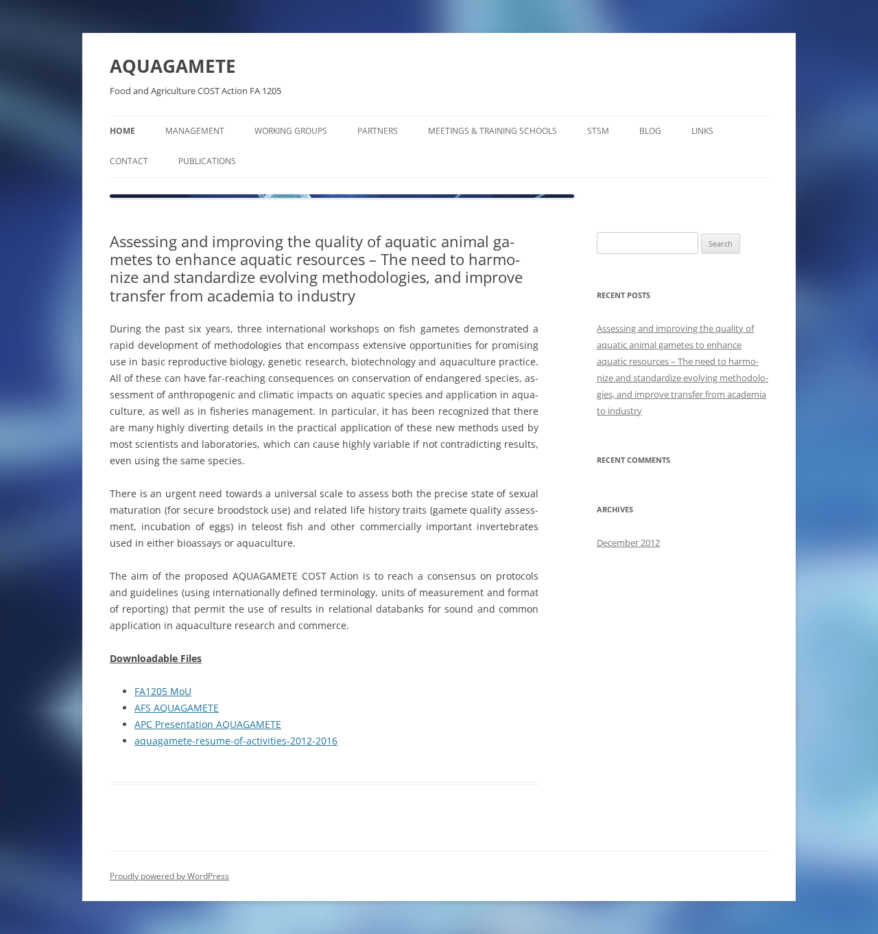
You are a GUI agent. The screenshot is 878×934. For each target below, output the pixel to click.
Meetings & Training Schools (492, 131)
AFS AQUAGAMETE (176, 707)
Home (122, 131)
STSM (598, 131)
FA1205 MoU (162, 691)
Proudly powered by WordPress (169, 876)
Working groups (290, 131)
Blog (650, 131)
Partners (377, 131)
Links (702, 131)
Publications (207, 161)
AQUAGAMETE (173, 66)
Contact (129, 161)
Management (194, 131)
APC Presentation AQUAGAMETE (207, 724)
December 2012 (628, 542)
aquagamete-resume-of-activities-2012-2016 (235, 740)
